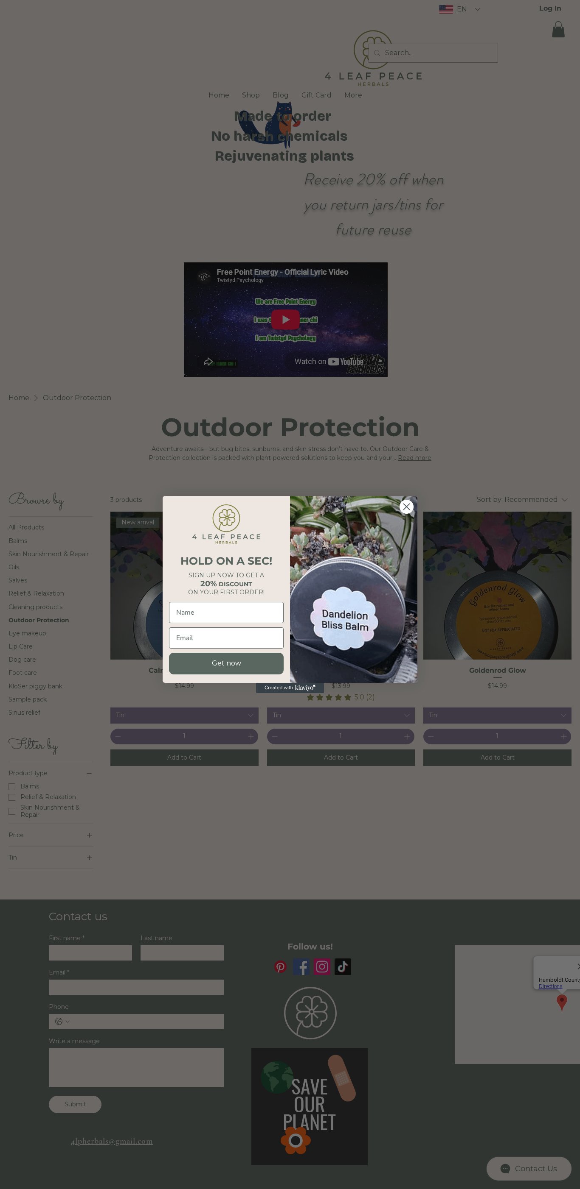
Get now (226, 663)
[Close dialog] (406, 506)
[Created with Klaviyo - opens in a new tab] (290, 688)
